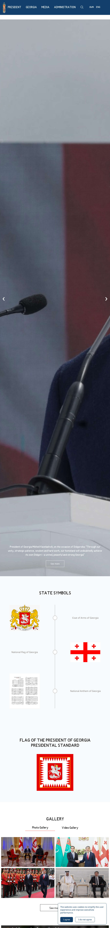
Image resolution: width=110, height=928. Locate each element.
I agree (66, 919)
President (14, 7)
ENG (98, 7)
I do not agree (85, 919)
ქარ (91, 7)
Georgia (31, 7)
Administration (65, 7)
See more (55, 563)
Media (45, 7)
